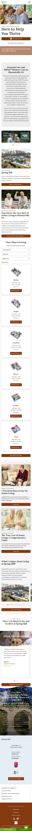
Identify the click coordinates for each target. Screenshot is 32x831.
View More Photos (16, 609)
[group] (16, 137)
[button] (7, 604)
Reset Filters (4, 262)
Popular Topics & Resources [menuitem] (10, 793)
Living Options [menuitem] (6, 790)
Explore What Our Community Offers (16, 730)
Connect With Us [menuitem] (6, 798)
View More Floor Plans (16, 455)
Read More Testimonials (16, 684)
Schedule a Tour (8, 829)
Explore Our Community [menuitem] (8, 788)
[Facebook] (16, 822)
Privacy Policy (16, 812)
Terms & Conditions (16, 815)
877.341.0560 (16, 809)
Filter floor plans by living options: (16, 245)
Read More (16, 504)
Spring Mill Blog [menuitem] (6, 796)
